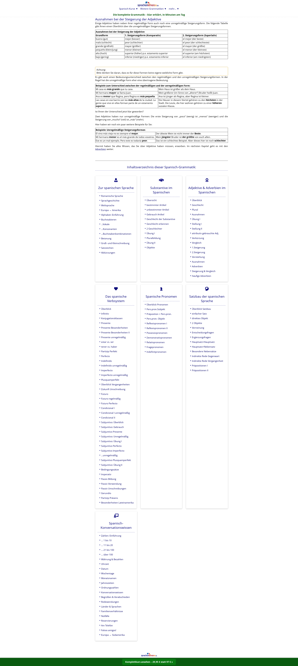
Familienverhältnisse (112, 611)
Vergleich (196, 242)
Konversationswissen (112, 592)
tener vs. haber (109, 346)
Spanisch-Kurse (127, 8)
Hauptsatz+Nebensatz (203, 346)
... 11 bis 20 (107, 545)
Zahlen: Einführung (111, 535)
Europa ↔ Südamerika (113, 634)
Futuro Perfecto (109, 403)
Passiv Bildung (108, 478)
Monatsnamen (108, 578)
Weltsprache (107, 205)
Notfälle (105, 616)
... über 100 (107, 554)
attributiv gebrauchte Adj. (205, 233)
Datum (104, 568)
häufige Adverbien (201, 275)
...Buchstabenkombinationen (116, 233)
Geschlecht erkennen (158, 223)
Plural (195, 209)
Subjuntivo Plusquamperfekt (116, 460)
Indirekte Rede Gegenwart (205, 356)
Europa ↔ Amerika (111, 210)
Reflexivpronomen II (157, 328)
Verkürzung (198, 238)
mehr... (172, 8)
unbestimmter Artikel (158, 209)
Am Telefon (107, 625)
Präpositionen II (200, 370)
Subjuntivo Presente (111, 431)
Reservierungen (109, 620)
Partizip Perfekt (109, 351)
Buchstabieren (108, 219)
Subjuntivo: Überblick (112, 422)
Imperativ (106, 474)
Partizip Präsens (109, 497)
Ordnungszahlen (110, 587)
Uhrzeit (105, 563)
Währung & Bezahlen (112, 559)
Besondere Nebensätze (204, 351)
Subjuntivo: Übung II (111, 464)
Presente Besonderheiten (114, 327)
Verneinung (198, 327)
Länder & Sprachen (111, 606)
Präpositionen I (200, 365)
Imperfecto (107, 370)
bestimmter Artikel (156, 205)
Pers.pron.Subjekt (156, 309)
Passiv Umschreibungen (113, 488)
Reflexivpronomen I (157, 323)
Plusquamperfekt (110, 379)
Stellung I (196, 223)
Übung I (151, 233)
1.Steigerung (198, 247)
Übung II (151, 242)
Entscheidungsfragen (203, 332)
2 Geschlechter (154, 228)
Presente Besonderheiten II (115, 332)
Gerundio (106, 493)
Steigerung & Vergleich (203, 271)
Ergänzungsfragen (201, 337)
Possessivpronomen (157, 332)
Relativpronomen (156, 342)
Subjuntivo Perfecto (111, 445)
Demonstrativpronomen (159, 337)
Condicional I (108, 408)
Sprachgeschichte (110, 200)
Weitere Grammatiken (152, 8)
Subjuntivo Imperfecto (112, 450)
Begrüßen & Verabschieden (115, 597)
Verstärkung (198, 256)
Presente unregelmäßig (113, 337)
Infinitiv (105, 313)
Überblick (197, 200)
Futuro (104, 393)
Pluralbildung (154, 238)
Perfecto (105, 356)
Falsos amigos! (108, 630)
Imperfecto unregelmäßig (114, 375)
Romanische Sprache (112, 195)
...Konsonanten (109, 229)
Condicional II (108, 417)
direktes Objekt (200, 318)
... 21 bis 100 (107, 549)
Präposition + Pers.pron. (159, 314)
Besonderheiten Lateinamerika (117, 502)
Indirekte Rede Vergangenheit (207, 360)
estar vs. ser (107, 341)
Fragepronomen (155, 347)
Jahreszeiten (107, 582)
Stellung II (197, 228)
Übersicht (152, 200)
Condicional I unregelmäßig (115, 412)
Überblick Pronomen (157, 304)
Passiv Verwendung (111, 483)
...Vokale (105, 224)
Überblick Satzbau (201, 308)
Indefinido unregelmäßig (114, 365)
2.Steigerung (198, 252)
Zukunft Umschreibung (113, 389)
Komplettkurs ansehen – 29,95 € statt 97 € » (149, 661)
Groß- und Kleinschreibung (115, 243)
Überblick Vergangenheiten (115, 384)
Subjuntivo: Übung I (111, 441)
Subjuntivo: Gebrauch (112, 427)
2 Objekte (197, 323)
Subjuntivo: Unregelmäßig (114, 436)
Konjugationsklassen (112, 318)
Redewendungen (110, 601)
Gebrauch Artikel (155, 214)
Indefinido (106, 360)
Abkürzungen (108, 252)
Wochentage (107, 573)
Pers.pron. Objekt (156, 318)
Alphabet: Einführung (112, 214)
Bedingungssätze (110, 469)
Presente (105, 323)
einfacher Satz (199, 313)
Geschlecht (197, 205)
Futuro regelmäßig (110, 398)
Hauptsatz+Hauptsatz (203, 341)
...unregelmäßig (109, 455)
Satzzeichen (107, 247)
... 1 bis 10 (106, 540)
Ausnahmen (198, 214)
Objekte (151, 247)
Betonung (106, 238)
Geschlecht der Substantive (161, 219)
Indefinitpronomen (156, 351)
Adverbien (100, 149)
